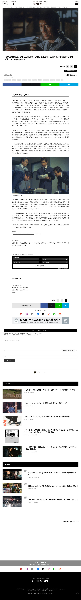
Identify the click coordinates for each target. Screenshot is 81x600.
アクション (52, 80)
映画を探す (5, 3)
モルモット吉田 (33, 435)
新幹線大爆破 (21, 7)
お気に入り (13, 3)
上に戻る (77, 593)
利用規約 (6, 333)
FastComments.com (41, 372)
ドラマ (58, 80)
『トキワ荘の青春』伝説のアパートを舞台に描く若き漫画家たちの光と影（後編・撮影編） (50, 448)
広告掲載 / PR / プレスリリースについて (54, 589)
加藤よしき (36, 477)
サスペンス (46, 80)
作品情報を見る (70, 75)
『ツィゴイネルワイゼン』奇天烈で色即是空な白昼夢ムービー (46, 403)
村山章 (31, 419)
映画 (16, 7)
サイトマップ (52, 590)
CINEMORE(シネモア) (8, 7)
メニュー (76, 3)
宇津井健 (40, 80)
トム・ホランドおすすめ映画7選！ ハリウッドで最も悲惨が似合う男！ (52, 474)
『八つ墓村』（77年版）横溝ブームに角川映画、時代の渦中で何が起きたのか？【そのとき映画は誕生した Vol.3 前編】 (51, 431)
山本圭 (29, 80)
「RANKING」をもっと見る (70, 521)
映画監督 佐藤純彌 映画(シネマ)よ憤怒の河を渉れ (23, 234)
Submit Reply (67, 350)
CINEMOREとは (20, 589)
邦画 (62, 80)
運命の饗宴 (25, 119)
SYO (35, 488)
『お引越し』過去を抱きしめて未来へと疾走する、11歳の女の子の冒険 (49, 390)
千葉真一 (24, 80)
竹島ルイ (13, 77)
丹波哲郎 (34, 80)
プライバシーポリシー (33, 590)
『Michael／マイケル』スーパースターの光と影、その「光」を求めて (53, 499)
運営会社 (44, 590)
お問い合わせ (30, 589)
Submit (9, 360)
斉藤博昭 (36, 502)
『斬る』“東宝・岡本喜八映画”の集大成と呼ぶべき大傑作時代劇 (47, 417)
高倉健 (19, 80)
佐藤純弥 (14, 80)
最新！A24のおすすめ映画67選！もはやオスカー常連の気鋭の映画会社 (53, 486)
